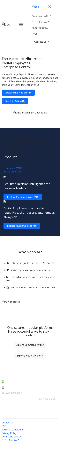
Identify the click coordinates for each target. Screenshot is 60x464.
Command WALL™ (41, 16)
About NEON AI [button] (40, 27)
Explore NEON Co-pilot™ (20, 225)
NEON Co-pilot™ (40, 22)
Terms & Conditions (12, 429)
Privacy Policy (9, 433)
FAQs (34, 33)
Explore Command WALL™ (21, 197)
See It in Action (13, 101)
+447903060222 (13, 393)
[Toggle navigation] (21, 24)
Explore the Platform (17, 92)
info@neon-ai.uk (47, 398)
